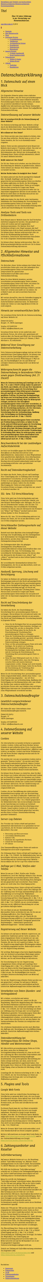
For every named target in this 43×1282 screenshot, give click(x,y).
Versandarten (9, 1276)
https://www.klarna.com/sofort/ (13, 1255)
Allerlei (7, 63)
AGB (7, 1272)
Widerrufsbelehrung (12, 1278)
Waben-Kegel (14, 61)
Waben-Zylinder (15, 59)
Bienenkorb (14, 49)
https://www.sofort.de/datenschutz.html (16, 1253)
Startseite (8, 31)
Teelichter (13, 65)
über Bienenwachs (11, 33)
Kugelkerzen (14, 45)
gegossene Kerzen (11, 37)
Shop (7, 35)
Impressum (9, 1268)
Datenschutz (9, 1270)
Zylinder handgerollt (17, 53)
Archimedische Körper (18, 43)
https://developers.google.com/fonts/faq (20, 1136)
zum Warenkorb (7, 24)
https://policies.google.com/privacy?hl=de (17, 1140)
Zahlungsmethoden (12, 1274)
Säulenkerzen (14, 47)
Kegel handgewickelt (17, 55)
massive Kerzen (10, 51)
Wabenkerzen (10, 57)
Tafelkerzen (14, 41)
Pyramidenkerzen (16, 39)
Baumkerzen (14, 67)
